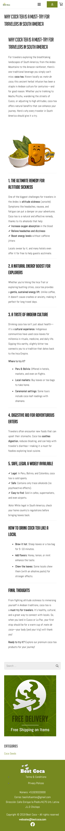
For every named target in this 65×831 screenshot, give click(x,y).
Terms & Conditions (36, 777)
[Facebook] (32, 824)
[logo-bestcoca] (7, 4)
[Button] (52, 4)
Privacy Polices (36, 783)
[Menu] (39, 4)
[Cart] (61, 4)
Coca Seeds (10, 753)
